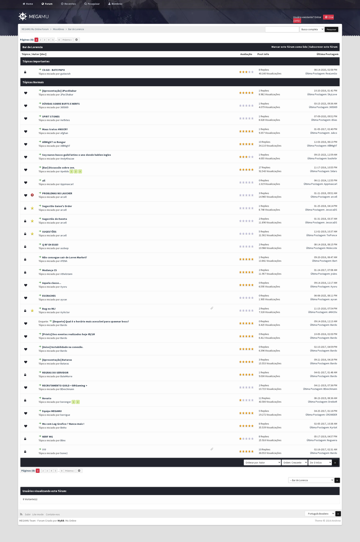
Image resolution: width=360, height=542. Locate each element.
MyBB (61, 520)
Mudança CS (49, 270)
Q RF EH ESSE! (50, 244)
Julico (334, 133)
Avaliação (246, 54)
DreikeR (332, 401)
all (43, 180)
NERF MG (47, 436)
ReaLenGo (331, 73)
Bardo (63, 325)
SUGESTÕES (49, 231)
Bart (334, 260)
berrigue (65, 415)
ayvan (63, 299)
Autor (35, 54)
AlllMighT (65, 145)
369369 (64, 107)
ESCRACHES (49, 295)
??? (44, 449)
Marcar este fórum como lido (290, 46)
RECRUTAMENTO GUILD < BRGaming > (64, 385)
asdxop (64, 248)
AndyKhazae (67, 158)
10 (260, 142)
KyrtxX (333, 427)
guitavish (65, 73)
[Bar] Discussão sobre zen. (58, 167)
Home (29, 3)
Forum (48, 3)
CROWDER (331, 414)
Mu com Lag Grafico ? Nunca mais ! (63, 424)
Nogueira (332, 440)
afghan (64, 133)
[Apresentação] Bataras (57, 359)
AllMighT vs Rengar (54, 142)
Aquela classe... (51, 283)
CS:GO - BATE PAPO (53, 70)
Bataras (64, 363)
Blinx (62, 440)
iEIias (334, 120)
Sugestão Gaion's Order (57, 206)
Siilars (333, 171)
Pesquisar (93, 3)
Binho (63, 427)
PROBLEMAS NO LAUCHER (57, 193)
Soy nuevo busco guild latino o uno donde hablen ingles (76, 154)
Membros (116, 3)
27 (260, 167)
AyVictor (65, 312)
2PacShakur (66, 94)
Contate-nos (52, 514)
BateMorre (66, 376)
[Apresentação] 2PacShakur (59, 90)
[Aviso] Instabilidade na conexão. (62, 347)
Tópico (26, 54)
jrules (334, 273)
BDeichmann (67, 389)
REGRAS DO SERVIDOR (55, 372)
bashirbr (332, 158)
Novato (46, 398)
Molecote (331, 248)
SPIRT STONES (51, 116)
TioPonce (332, 235)
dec (43, 54)
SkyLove (332, 94)
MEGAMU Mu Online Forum (35, 29)
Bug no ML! (49, 308)
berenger (65, 402)
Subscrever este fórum (323, 46)
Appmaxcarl (67, 184)
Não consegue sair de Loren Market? (64, 257)
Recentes (70, 3)
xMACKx (332, 312)
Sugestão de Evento (54, 219)
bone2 (64, 453)
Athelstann (66, 274)
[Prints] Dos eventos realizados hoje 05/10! (68, 334)
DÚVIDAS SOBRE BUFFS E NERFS (61, 103)
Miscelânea (58, 29)
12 (260, 398)
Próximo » (67, 39)
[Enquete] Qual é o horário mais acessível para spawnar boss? (91, 321)
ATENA (63, 261)
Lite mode (38, 514)
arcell (63, 197)
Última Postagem (327, 54)
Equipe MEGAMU (52, 411)
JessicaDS (331, 209)
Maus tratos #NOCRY (55, 129)
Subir (28, 514)
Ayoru (63, 286)
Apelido (64, 171)
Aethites (65, 120)
